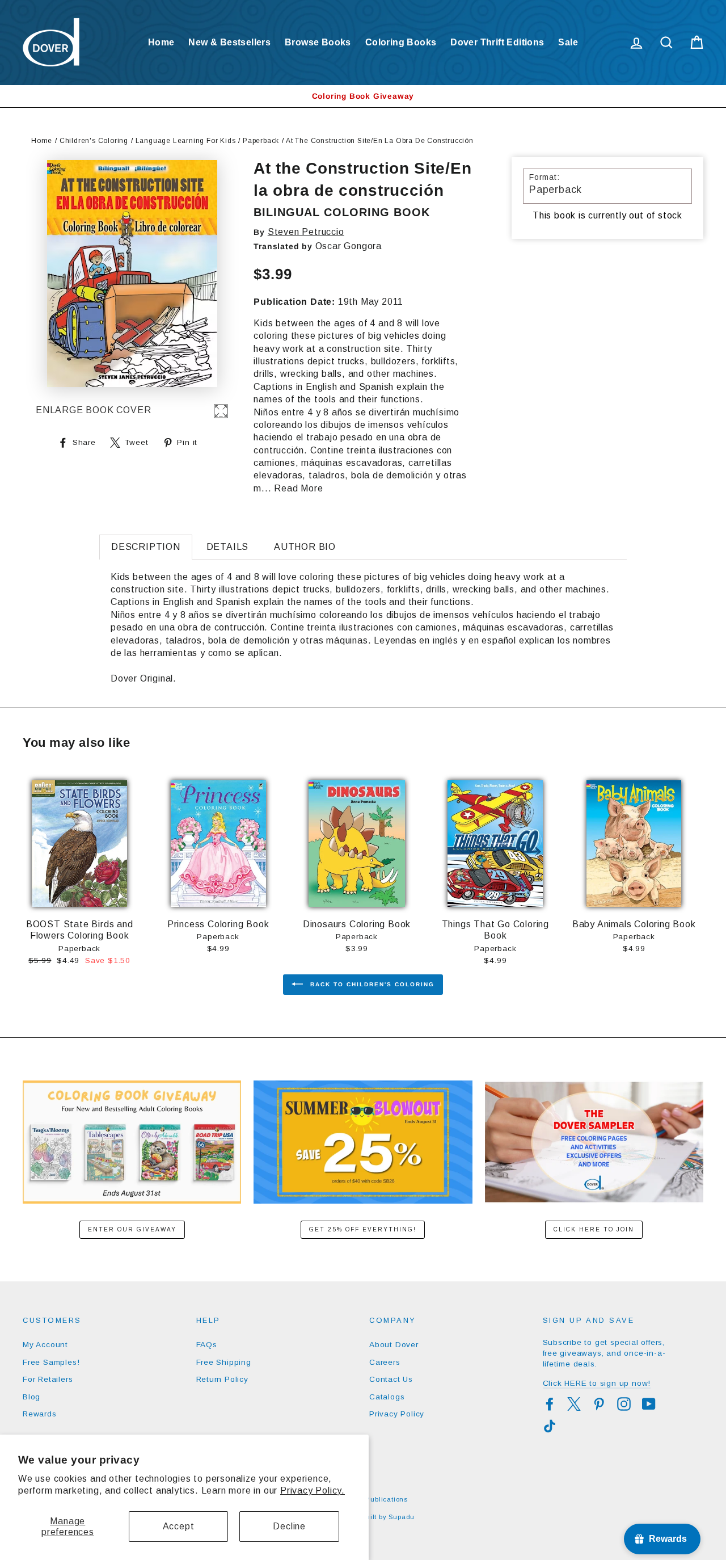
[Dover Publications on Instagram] (624, 1404)
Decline (289, 1526)
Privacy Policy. (312, 1490)
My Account (45, 1344)
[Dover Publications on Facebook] (549, 1404)
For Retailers (48, 1379)
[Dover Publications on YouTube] (649, 1404)
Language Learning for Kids (186, 141)
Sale (568, 42)
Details (227, 547)
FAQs (206, 1344)
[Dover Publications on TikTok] (549, 1426)
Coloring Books (401, 42)
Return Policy (222, 1379)
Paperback (261, 141)
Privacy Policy (396, 1414)
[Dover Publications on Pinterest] (599, 1404)
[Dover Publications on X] (574, 1404)
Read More (298, 488)
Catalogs (386, 1397)
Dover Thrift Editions (497, 42)
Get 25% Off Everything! (362, 1229)
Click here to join (594, 1229)
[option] (363, 96)
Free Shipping (223, 1362)
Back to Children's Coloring (370, 984)
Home (161, 42)
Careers (384, 1362)
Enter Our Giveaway (132, 1229)
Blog (31, 1397)
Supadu (402, 1516)
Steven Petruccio (306, 232)
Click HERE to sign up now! (597, 1383)
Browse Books (318, 42)
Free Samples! (51, 1362)
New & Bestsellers (229, 42)
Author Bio (305, 547)
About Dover (394, 1344)
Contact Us (391, 1379)
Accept (179, 1526)
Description (145, 547)
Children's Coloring (94, 141)
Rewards (40, 1414)
